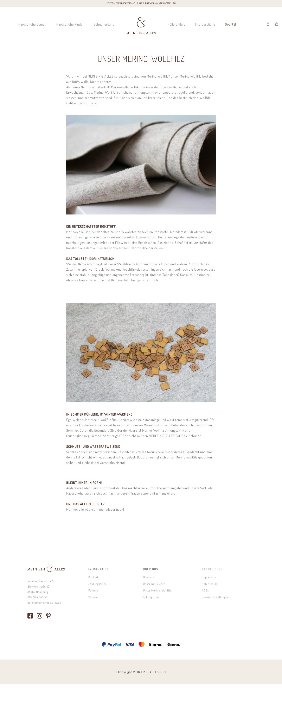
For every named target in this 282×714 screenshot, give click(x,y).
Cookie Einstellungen (215, 597)
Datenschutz (210, 584)
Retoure (93, 590)
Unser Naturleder (154, 584)
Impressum (209, 577)
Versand (93, 597)
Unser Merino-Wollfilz (157, 590)
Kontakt (93, 577)
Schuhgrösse (151, 597)
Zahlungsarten (97, 584)
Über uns (149, 577)
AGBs (205, 590)
